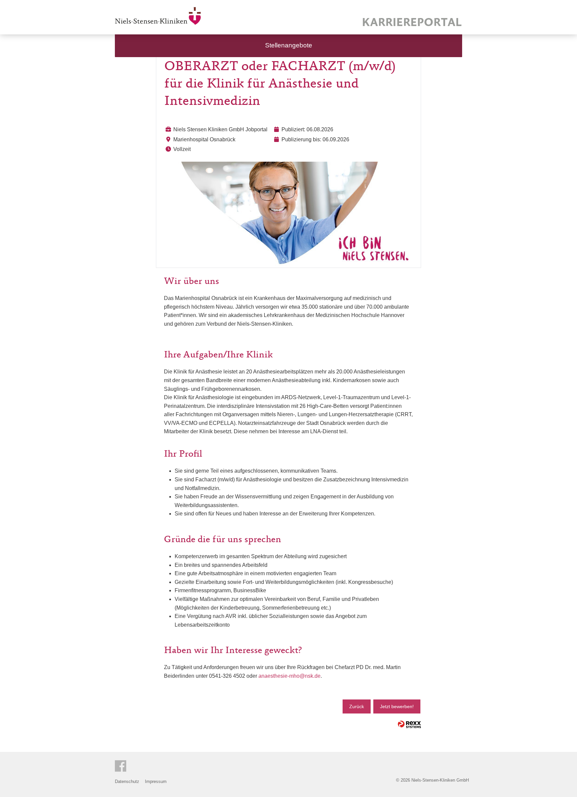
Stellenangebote (288, 45)
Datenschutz (127, 781)
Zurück (356, 706)
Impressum (156, 781)
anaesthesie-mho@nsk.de (289, 676)
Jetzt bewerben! (397, 706)
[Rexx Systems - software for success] (409, 724)
